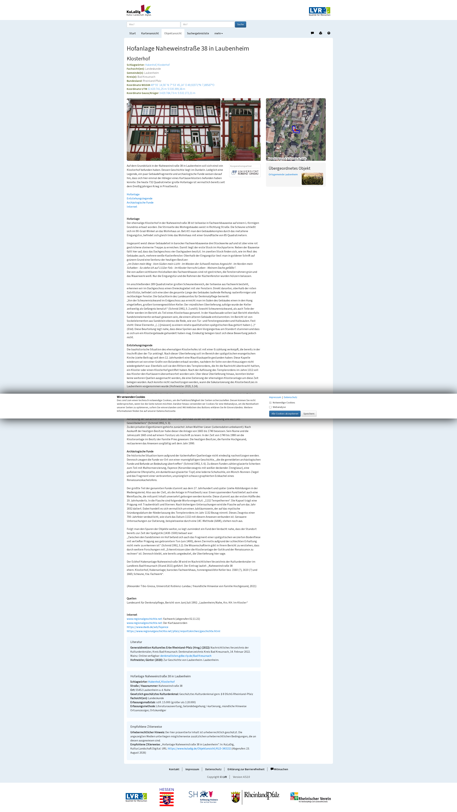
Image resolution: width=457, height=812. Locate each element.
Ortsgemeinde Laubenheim (283, 174)
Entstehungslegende (139, 198)
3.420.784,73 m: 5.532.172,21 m (177, 93)
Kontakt (174, 769)
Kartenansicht (150, 33)
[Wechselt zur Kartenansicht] (298, 129)
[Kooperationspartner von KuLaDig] (245, 172)
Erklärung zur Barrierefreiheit (246, 769)
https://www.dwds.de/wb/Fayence (147, 627)
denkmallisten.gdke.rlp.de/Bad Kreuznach (185, 656)
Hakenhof (150, 65)
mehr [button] (217, 33)
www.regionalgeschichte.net (144, 619)
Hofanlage (133, 194)
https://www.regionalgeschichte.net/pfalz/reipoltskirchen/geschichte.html (173, 631)
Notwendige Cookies (284, 402)
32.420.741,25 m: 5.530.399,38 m (166, 89)
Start (132, 33)
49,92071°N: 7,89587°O (201, 85)
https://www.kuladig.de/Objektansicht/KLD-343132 (199, 749)
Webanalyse (279, 407)
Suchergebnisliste (198, 33)
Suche (240, 24)
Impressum (192, 769)
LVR (225, 777)
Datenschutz (213, 769)
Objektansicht (173, 33)
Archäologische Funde (140, 203)
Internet (132, 207)
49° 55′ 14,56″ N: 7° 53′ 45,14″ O (169, 85)
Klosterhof (163, 65)
